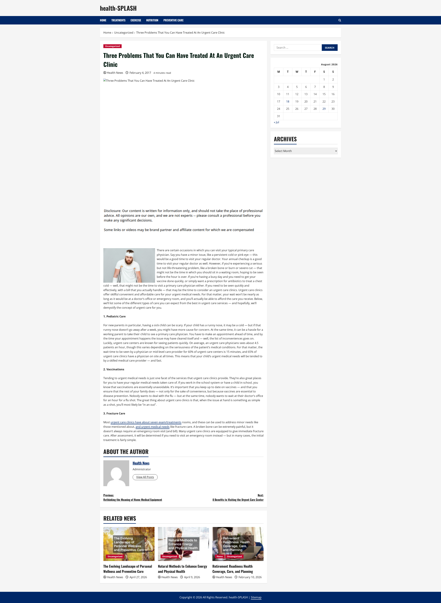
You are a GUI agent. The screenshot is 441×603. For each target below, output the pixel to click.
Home (103, 20)
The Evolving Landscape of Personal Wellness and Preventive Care (127, 569)
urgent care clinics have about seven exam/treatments (146, 422)
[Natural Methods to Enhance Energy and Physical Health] (183, 544)
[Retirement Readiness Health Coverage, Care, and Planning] (238, 544)
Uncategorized (112, 46)
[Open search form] (340, 20)
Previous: (132, 497)
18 (287, 101)
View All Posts (145, 477)
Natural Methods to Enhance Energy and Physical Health (182, 569)
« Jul (276, 122)
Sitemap (256, 597)
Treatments (118, 20)
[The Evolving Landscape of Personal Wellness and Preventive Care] (129, 544)
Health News (115, 73)
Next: (238, 497)
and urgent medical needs (153, 427)
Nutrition (152, 20)
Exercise (136, 20)
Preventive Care (173, 20)
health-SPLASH (118, 7)
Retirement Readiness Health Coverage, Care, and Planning (232, 569)
